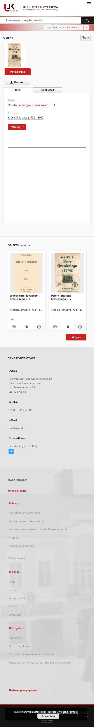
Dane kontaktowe (20, 646)
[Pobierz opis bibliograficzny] (14, 327)
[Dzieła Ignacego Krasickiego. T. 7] (67, 274)
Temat (13, 606)
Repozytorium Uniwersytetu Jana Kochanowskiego (40, 662)
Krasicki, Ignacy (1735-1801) (25, 117)
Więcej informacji (68, 711)
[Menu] (89, 3)
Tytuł (12, 582)
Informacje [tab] (47, 90)
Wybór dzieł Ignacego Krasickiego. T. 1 (24, 297)
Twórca (13, 590)
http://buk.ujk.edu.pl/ (22, 446)
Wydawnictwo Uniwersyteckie (27, 521)
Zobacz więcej (17, 558)
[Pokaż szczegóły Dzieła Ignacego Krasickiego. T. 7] (79, 327)
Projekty (14, 537)
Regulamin (15, 638)
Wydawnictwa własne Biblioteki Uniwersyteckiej (38, 529)
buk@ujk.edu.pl (18, 428)
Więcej (76, 337)
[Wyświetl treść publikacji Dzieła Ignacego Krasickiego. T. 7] (67, 327)
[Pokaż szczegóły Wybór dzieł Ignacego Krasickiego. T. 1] (38, 327)
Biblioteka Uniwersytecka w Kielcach (31, 654)
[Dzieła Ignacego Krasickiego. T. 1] (14, 55)
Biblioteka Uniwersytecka (24, 513)
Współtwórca (17, 598)
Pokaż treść (17, 71)
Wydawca (15, 615)
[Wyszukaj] (87, 20)
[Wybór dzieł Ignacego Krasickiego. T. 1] (26, 274)
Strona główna (17, 490)
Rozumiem (48, 716)
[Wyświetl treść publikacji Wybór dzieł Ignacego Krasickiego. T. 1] (26, 327)
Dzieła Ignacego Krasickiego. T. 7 (61, 297)
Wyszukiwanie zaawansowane (63, 27)
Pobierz (19, 82)
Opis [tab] (18, 90)
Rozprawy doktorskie (22, 546)
